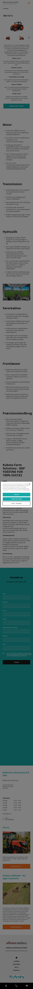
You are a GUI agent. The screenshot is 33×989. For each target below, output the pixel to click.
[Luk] (30, 484)
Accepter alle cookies (16, 499)
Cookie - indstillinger (16, 503)
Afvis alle (16, 494)
